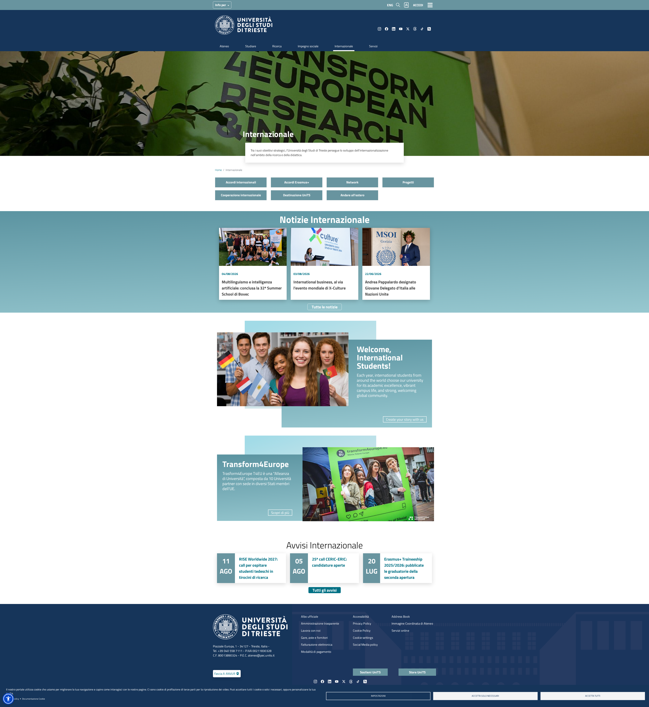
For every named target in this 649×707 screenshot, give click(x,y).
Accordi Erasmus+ (296, 182)
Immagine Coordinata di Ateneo (412, 623)
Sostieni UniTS (370, 672)
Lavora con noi (310, 630)
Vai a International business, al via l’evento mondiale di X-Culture (324, 264)
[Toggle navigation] (430, 5)
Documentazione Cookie (33, 698)
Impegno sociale (308, 46)
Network (352, 182)
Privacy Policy (362, 623)
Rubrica (406, 5)
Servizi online (400, 630)
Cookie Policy (362, 630)
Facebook (386, 29)
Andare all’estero (352, 195)
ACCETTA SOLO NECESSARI (485, 696)
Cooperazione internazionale (241, 195)
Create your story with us (405, 419)
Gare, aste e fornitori (314, 637)
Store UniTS (417, 672)
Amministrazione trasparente (320, 623)
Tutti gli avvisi (325, 590)
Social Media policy (365, 644)
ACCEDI (418, 5)
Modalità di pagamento (316, 651)
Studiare (250, 46)
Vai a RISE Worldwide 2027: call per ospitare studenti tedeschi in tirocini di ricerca (251, 568)
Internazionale (344, 46)
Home (218, 170)
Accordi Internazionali (241, 182)
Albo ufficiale (309, 616)
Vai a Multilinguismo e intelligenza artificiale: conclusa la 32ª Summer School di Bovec (253, 264)
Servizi (373, 46)
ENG (390, 5)
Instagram (379, 29)
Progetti (408, 182)
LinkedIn (393, 29)
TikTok (422, 29)
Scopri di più (280, 512)
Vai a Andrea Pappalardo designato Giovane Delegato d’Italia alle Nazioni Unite (396, 264)
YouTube (401, 29)
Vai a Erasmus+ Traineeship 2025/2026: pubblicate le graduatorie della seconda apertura (397, 568)
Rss (429, 29)
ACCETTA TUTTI (592, 696)
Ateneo (224, 46)
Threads (415, 29)
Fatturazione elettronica (316, 644)
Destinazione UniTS (296, 195)
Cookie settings (363, 637)
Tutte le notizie (325, 307)
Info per (221, 4)
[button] (8, 699)
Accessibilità (361, 616)
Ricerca (277, 46)
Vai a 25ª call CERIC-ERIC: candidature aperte (324, 568)
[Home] (243, 26)
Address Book (401, 616)
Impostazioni (378, 696)
